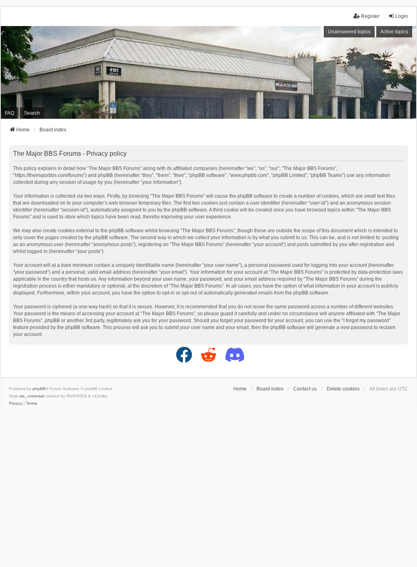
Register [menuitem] (370, 16)
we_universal (32, 396)
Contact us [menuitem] (305, 389)
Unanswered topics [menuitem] (349, 32)
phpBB (39, 388)
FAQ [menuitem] (9, 113)
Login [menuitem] (401, 16)
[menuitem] (15, 403)
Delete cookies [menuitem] (343, 389)
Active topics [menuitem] (394, 32)
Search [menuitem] (32, 113)
